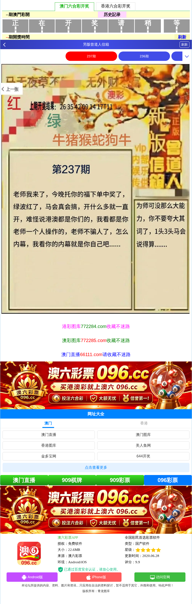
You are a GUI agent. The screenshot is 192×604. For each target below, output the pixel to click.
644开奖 (143, 456)
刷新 (184, 44)
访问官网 (163, 577)
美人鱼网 (143, 445)
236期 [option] (144, 56)
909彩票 (120, 480)
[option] (96, 188)
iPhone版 (99, 577)
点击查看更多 (96, 467)
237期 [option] (91, 56)
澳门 (48, 423)
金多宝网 (48, 456)
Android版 (35, 577)
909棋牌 (72, 480)
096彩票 (168, 480)
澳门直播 (48, 435)
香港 (144, 423)
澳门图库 (143, 435)
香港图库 (48, 445)
